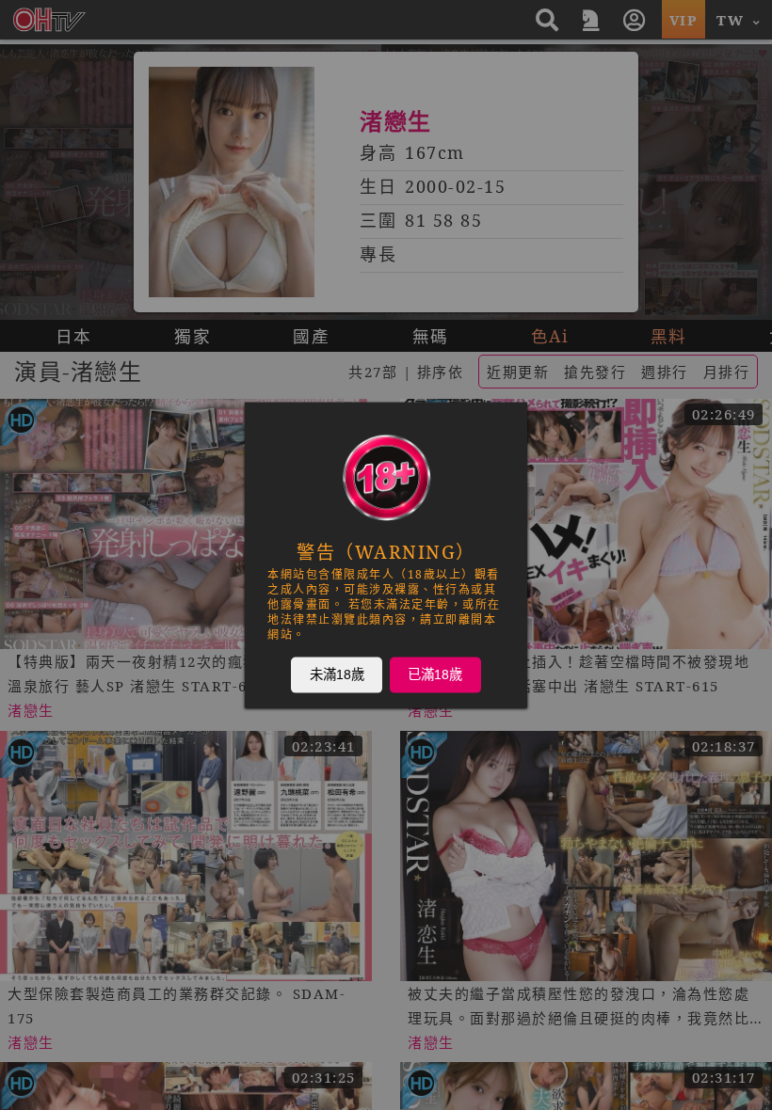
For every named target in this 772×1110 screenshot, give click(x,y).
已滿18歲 (435, 674)
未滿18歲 (337, 674)
